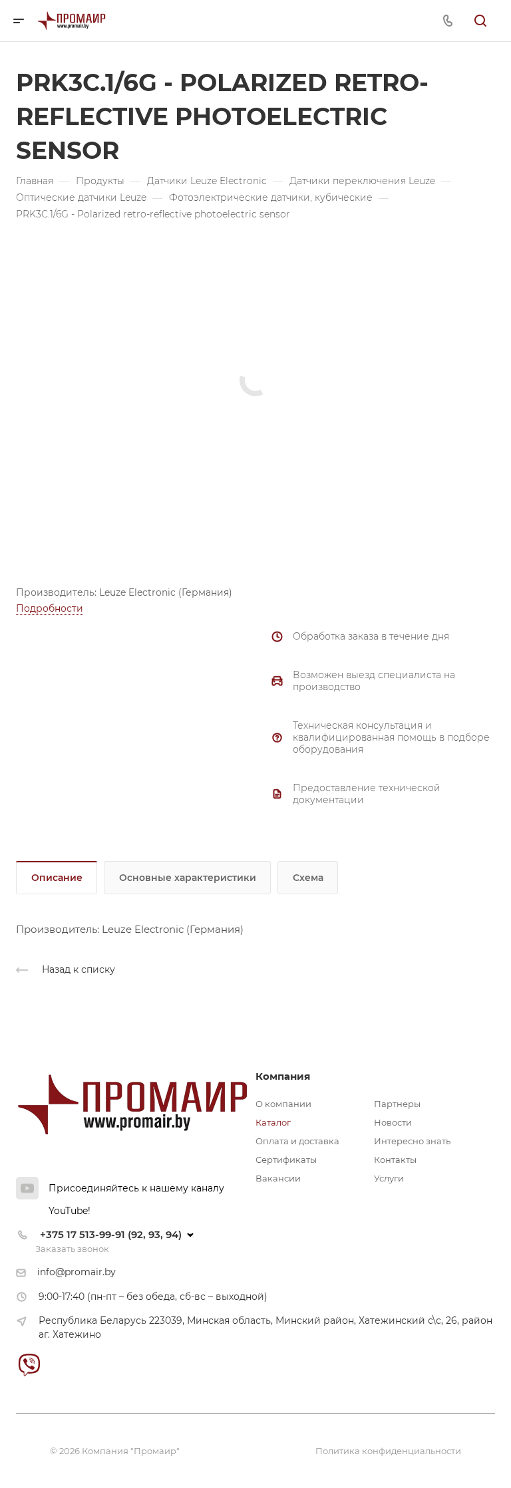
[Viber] (29, 1365)
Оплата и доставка (297, 1141)
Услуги (389, 1178)
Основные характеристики (187, 878)
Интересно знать (412, 1141)
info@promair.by (76, 1272)
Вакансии (278, 1178)
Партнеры (397, 1103)
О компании (283, 1103)
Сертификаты (286, 1159)
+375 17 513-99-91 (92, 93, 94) (111, 1234)
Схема (308, 878)
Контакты (395, 1159)
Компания (283, 1076)
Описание (57, 878)
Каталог (273, 1122)
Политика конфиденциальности (388, 1450)
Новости (393, 1122)
